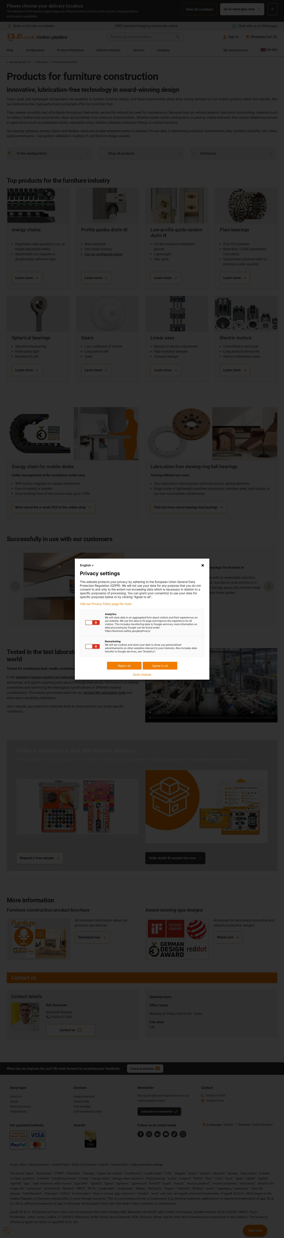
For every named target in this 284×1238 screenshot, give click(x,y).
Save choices (142, 674)
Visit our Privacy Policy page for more (105, 604)
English (85, 565)
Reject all (124, 665)
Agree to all (160, 665)
